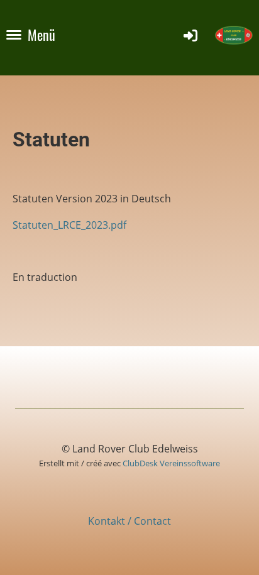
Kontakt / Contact (129, 521)
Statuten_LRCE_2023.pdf (69, 225)
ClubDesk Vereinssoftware (171, 463)
